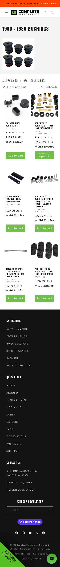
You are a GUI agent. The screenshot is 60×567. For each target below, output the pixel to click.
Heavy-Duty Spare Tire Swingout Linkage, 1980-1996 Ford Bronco (15, 273)
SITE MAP (12, 450)
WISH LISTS (13, 443)
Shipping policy (40, 554)
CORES (10, 414)
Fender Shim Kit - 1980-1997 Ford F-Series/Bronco (15, 199)
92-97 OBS (12, 358)
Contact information (31, 559)
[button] (6, 12)
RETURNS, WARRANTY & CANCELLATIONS (21, 473)
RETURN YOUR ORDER (20, 489)
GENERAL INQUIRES (19, 482)
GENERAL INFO (16, 400)
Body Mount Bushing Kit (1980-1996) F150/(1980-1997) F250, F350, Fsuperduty (44, 201)
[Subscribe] (49, 510)
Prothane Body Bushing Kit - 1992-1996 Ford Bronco (44, 271)
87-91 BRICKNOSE (17, 350)
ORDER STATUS (16, 436)
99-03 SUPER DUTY (18, 365)
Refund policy (27, 549)
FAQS (9, 429)
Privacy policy (43, 549)
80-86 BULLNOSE (17, 343)
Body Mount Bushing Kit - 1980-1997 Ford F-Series (44, 125)
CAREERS (12, 421)
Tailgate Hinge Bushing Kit (13, 124)
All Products (9, 81)
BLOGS (10, 385)
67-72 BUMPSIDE (17, 329)
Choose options (44, 155)
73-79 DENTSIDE (16, 336)
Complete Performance (28, 545)
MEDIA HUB (13, 407)
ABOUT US (12, 393)
